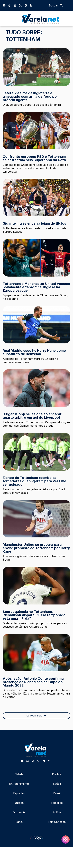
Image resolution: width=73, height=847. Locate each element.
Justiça (19, 802)
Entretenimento (19, 783)
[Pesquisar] (61, 5)
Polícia (57, 812)
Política (56, 774)
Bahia (19, 822)
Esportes (19, 793)
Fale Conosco (57, 822)
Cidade (19, 774)
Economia (19, 812)
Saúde (57, 783)
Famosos (57, 802)
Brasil (56, 793)
